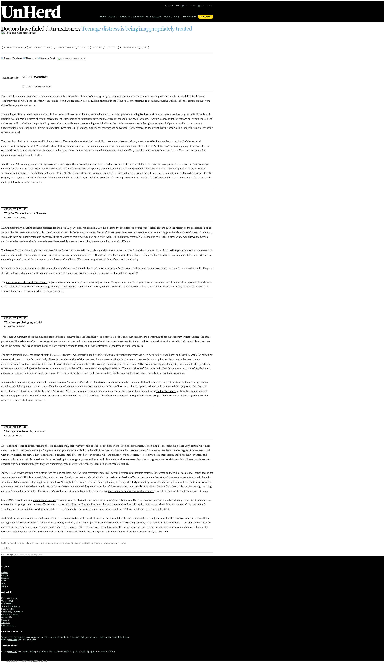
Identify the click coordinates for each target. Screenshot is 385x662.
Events (168, 16)
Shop (176, 16)
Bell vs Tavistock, (166, 390)
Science (5, 578)
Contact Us (6, 617)
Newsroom (124, 16)
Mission (112, 16)
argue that (46, 472)
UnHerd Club (189, 16)
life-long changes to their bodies (57, 286)
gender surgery (65, 47)
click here (12, 639)
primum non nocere (72, 100)
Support (5, 620)
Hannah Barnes (38, 395)
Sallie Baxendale (35, 77)
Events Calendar (9, 598)
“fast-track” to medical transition (89, 504)
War (3, 583)
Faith (3, 581)
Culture (4, 575)
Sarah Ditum (12, 436)
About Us (5, 622)
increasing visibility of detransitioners (26, 281)
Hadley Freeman (15, 218)
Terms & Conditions (10, 606)
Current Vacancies (10, 614)
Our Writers (138, 16)
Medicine (97, 47)
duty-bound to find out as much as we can (131, 490)
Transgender (130, 47)
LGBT (83, 47)
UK (145, 47)
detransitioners (13, 47)
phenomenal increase (44, 499)
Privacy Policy (7, 609)
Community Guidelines (12, 612)
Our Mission (7, 603)
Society (112, 47)
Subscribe (205, 16)
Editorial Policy (8, 625)
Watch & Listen (154, 16)
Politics (4, 572)
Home (102, 16)
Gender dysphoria (39, 47)
